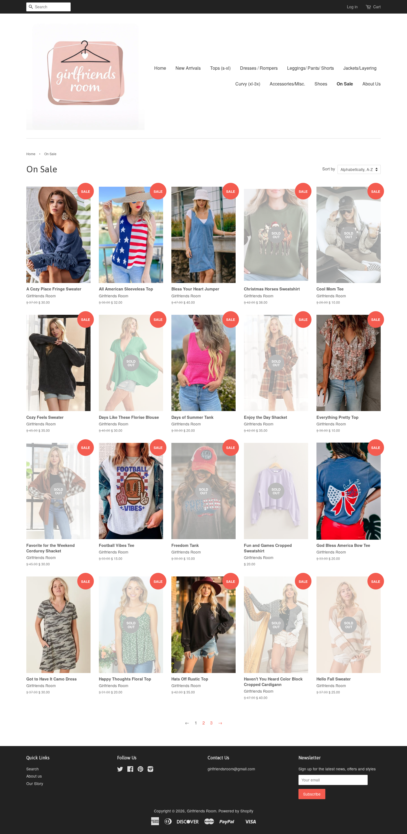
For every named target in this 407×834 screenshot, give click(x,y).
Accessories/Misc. (287, 83)
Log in (352, 6)
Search (32, 768)
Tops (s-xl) (220, 68)
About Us (371, 83)
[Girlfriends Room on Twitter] (120, 770)
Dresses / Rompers (259, 68)
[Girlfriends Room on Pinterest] (140, 770)
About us (34, 776)
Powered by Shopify (235, 811)
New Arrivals (188, 68)
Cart (377, 6)
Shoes (321, 83)
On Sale (345, 83)
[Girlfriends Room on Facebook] (130, 770)
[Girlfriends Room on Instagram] (150, 770)
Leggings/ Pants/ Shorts (310, 68)
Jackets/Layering (360, 68)
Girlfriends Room (201, 811)
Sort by (328, 169)
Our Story (34, 783)
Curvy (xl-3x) (247, 83)
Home (160, 68)
